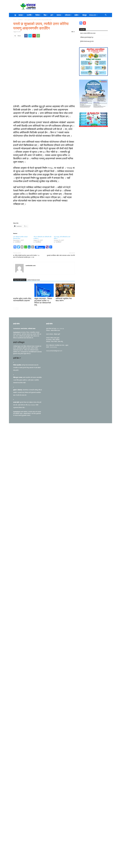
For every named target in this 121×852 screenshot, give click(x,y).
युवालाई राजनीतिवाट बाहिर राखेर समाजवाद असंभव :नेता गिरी (61, 255)
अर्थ (51, 15)
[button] (106, 15)
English (92, 15)
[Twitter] (30, 35)
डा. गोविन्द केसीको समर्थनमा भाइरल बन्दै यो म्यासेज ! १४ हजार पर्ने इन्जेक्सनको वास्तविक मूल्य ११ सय (26, 256)
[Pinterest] (34, 35)
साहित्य (76, 15)
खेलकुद (84, 15)
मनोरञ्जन (67, 15)
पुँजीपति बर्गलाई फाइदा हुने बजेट (87, 41)
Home (14, 20)
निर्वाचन (37, 15)
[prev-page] (14, 308)
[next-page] (17, 308)
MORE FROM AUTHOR (33, 280)
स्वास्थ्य (59, 15)
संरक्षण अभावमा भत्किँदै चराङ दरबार (87, 33)
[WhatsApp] (38, 35)
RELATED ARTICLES (19, 280)
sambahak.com (31, 265)
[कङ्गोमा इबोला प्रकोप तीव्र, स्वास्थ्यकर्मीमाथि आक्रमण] (23, 290)
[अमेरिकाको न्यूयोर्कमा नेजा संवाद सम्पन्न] (65, 290)
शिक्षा (45, 15)
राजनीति (29, 15)
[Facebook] (26, 35)
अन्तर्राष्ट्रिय (20, 20)
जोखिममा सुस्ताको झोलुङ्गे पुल (86, 37)
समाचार (21, 15)
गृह (15, 15)
